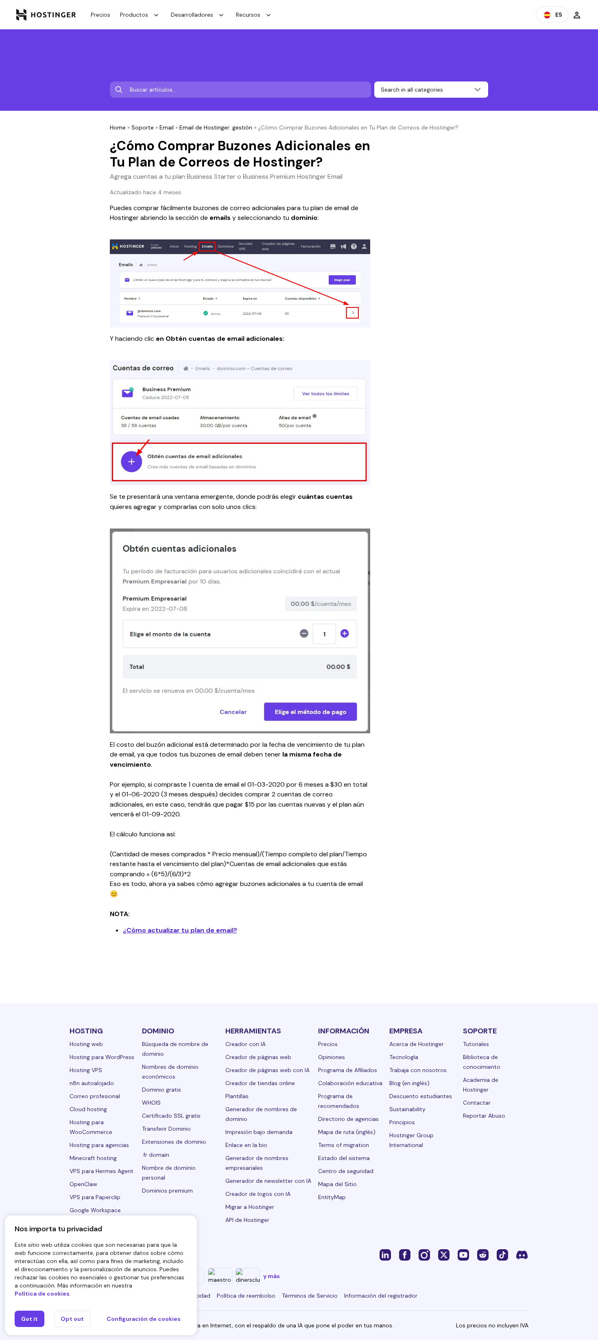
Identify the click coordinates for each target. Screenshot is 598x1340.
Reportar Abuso (484, 1115)
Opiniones (331, 1057)
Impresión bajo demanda (258, 1132)
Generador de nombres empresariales (256, 1162)
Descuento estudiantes (420, 1096)
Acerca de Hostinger (416, 1044)
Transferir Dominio (166, 1128)
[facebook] (404, 1254)
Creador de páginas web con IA (267, 1070)
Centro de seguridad (345, 1171)
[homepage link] (46, 15)
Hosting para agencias (99, 1145)
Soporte (142, 127)
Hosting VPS (86, 1070)
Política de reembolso (246, 1295)
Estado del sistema (344, 1158)
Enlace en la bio (246, 1145)
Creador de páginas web (258, 1057)
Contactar (477, 1102)
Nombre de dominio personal (169, 1172)
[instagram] (424, 1254)
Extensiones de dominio (174, 1141)
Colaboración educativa (350, 1083)
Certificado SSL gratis (171, 1115)
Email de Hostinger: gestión (215, 127)
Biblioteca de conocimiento (481, 1061)
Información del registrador (380, 1295)
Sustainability (407, 1109)
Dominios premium (167, 1190)
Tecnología (403, 1057)
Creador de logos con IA (257, 1193)
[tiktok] (502, 1254)
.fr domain (155, 1154)
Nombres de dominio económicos (170, 1071)
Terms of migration (343, 1145)
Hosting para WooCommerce (91, 1127)
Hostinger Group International (411, 1140)
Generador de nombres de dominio (261, 1114)
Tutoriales (476, 1044)
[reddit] (482, 1254)
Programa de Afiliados (347, 1070)
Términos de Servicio (310, 1295)
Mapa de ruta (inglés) (346, 1132)
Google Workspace (95, 1210)
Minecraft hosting (93, 1158)
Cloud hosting (88, 1109)
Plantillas (237, 1096)
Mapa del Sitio (337, 1184)
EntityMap (332, 1197)
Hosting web (86, 1044)
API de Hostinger (247, 1220)
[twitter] (443, 1254)
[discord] (521, 1254)
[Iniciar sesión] (577, 14)
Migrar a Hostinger (249, 1207)
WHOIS (151, 1102)
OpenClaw (83, 1184)
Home (118, 127)
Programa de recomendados (338, 1101)
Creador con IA (245, 1044)
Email (166, 127)
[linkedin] (385, 1254)
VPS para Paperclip (95, 1197)
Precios (100, 14)
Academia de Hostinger (480, 1084)
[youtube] (463, 1254)
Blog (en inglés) (409, 1083)
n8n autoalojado (92, 1083)
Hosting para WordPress (102, 1057)
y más (271, 1276)
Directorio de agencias (348, 1119)
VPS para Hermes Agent (101, 1171)
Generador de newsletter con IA (268, 1180)
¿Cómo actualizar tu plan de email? (180, 930)
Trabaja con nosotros (418, 1070)
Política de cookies (42, 1293)
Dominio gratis (161, 1089)
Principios (402, 1122)
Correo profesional (95, 1096)
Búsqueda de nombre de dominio (175, 1048)
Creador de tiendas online (260, 1083)
